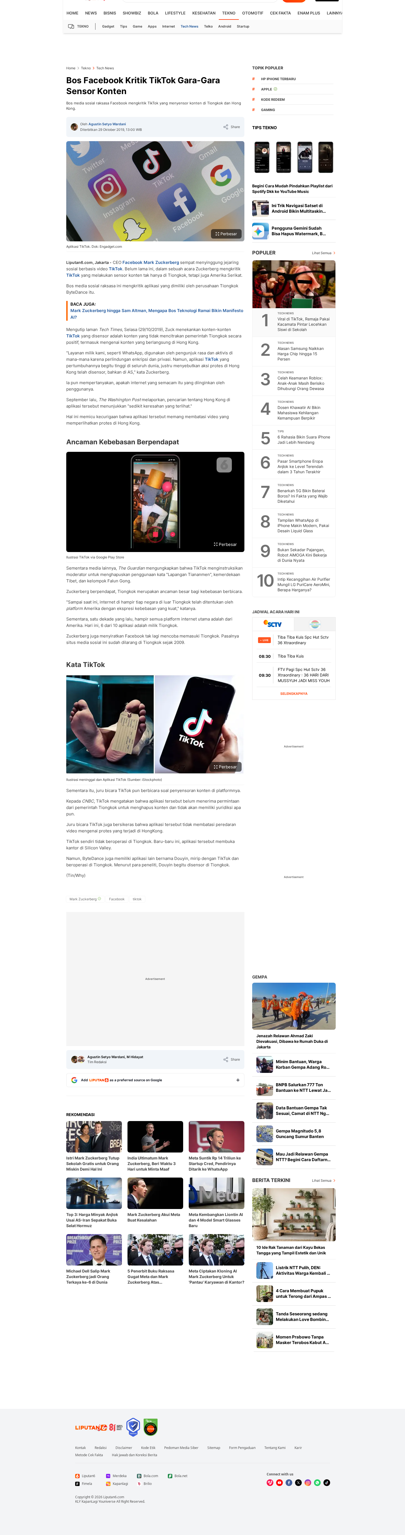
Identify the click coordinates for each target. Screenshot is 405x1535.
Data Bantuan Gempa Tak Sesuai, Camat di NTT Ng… (302, 1110)
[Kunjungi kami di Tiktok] (326, 1482)
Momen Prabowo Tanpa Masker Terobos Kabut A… (302, 1339)
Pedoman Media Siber (181, 1448)
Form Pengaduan (242, 1448)
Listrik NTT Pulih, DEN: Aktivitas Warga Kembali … (303, 1270)
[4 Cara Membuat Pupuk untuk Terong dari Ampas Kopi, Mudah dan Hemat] (264, 1293)
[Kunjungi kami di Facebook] (289, 1482)
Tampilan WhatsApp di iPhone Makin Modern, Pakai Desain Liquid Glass (303, 525)
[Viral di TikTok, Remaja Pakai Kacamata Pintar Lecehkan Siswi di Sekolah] (294, 284)
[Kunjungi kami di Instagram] (308, 1482)
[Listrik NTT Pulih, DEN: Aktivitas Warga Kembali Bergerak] (264, 1270)
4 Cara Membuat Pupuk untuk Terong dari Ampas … (303, 1293)
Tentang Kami (275, 1448)
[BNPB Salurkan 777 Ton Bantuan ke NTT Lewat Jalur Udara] (264, 1087)
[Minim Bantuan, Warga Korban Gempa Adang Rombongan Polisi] (264, 1064)
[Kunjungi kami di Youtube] (279, 1482)
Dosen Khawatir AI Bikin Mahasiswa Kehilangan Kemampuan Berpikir (299, 412)
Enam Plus (309, 13)
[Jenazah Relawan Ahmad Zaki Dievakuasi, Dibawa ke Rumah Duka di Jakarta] (294, 1006)
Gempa (259, 977)
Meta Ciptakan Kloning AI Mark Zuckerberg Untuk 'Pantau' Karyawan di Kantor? (216, 1276)
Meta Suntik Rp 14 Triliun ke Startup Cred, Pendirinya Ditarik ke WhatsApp (215, 1163)
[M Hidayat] (81, 1059)
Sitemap (213, 1448)
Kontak (80, 1448)
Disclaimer (124, 1448)
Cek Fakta (280, 13)
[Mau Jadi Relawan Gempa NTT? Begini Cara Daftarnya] (264, 1157)
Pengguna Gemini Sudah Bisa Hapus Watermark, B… (299, 230)
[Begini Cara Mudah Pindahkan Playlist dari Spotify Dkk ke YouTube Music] (294, 156)
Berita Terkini (271, 1180)
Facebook (132, 262)
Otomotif (252, 13)
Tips (123, 26)
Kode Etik (148, 1448)
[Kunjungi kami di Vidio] (270, 1482)
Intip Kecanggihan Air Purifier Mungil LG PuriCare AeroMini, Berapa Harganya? (304, 584)
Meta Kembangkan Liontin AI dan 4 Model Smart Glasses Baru (216, 1220)
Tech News (189, 26)
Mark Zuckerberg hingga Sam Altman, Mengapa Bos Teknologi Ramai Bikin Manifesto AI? (156, 314)
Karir (298, 1448)
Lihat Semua (322, 253)
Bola (153, 13)
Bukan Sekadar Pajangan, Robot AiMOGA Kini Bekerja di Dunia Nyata (302, 555)
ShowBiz (132, 13)
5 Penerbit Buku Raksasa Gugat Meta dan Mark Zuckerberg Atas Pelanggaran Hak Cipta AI (151, 1277)
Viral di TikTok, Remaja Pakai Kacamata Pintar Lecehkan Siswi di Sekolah (304, 324)
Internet (168, 26)
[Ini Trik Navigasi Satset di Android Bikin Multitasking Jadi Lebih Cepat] (260, 208)
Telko (208, 26)
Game (137, 26)
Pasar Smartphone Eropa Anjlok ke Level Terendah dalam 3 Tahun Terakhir (300, 466)
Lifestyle (175, 13)
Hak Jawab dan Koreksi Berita (134, 1455)
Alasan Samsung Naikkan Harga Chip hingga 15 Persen (301, 353)
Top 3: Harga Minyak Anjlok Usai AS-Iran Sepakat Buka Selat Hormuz (92, 1220)
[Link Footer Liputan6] (99, 1427)
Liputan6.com (113, 1497)
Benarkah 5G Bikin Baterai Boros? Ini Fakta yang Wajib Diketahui (303, 496)
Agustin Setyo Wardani (107, 124)
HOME (72, 13)
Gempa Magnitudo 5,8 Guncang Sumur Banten (300, 1133)
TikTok (115, 268)
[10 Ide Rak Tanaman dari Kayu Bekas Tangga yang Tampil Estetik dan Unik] (294, 1214)
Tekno (228, 13)
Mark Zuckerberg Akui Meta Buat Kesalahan (153, 1217)
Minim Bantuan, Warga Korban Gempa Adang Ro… (303, 1064)
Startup (243, 26)
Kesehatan (203, 13)
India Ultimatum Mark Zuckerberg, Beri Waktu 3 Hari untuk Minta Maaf (151, 1163)
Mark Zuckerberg (161, 262)
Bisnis (110, 13)
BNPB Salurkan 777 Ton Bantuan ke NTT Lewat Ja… (303, 1087)
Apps (152, 26)
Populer (264, 253)
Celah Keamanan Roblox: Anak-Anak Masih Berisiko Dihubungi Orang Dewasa (301, 383)
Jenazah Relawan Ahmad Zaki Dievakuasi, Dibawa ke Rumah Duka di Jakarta (292, 1041)
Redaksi (101, 1448)
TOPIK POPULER (267, 67)
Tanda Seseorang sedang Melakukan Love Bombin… (302, 1316)
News (91, 13)
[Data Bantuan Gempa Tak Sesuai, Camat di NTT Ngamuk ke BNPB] (264, 1110)
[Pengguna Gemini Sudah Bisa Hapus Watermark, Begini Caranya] (260, 231)
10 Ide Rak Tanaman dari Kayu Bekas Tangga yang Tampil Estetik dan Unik (291, 1250)
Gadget (108, 26)
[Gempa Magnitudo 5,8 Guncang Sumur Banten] (264, 1133)
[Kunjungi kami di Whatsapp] (317, 1482)
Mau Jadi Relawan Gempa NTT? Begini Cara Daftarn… (303, 1156)
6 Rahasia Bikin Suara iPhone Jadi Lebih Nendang (304, 440)
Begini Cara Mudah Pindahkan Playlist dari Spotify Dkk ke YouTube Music (292, 188)
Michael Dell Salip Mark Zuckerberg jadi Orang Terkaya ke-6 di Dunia (88, 1276)
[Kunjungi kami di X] (298, 1482)
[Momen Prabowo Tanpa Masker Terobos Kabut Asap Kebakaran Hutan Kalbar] (264, 1340)
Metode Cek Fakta (89, 1455)
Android (224, 26)
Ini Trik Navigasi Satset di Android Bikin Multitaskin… (299, 208)
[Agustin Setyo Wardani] (74, 127)
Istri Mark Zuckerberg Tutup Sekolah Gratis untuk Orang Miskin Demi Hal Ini (92, 1163)
